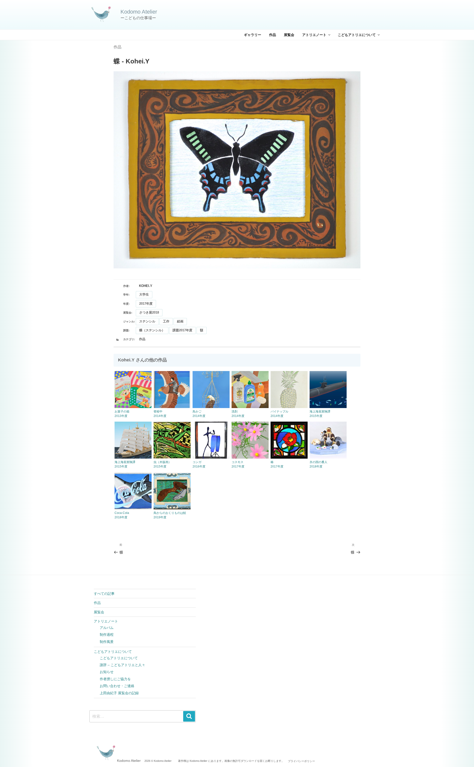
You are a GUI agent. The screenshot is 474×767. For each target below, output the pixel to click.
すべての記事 (104, 594)
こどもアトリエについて (357, 35)
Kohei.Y (145, 286)
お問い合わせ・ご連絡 (117, 686)
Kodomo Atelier (138, 12)
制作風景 (107, 642)
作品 (272, 35)
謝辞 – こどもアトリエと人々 (122, 665)
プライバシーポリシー (301, 760)
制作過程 (107, 634)
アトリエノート (314, 35)
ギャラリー (252, 35)
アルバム (107, 628)
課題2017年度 (182, 330)
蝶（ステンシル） (152, 330)
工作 (166, 321)
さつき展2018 (149, 312)
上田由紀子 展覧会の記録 (119, 693)
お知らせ (107, 672)
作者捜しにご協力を (115, 679)
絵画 (180, 321)
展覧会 (289, 35)
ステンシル (147, 321)
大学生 (144, 294)
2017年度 (146, 303)
